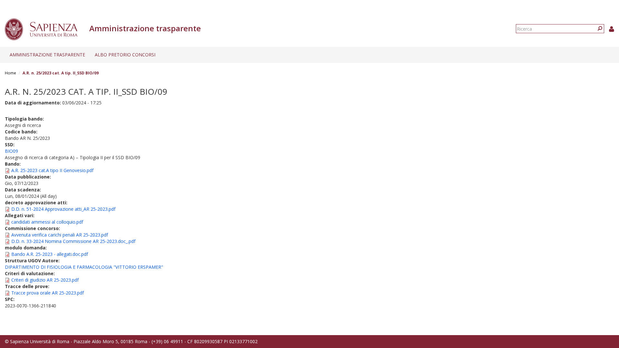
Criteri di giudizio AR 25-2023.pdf (45, 280)
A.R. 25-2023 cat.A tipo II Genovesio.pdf (52, 170)
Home (10, 73)
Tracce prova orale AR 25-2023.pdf (47, 293)
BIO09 (11, 151)
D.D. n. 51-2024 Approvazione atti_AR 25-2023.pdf (63, 209)
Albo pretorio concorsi (125, 55)
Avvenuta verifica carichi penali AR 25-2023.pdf (59, 235)
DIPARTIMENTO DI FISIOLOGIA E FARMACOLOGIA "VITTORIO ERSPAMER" (84, 267)
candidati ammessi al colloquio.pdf (47, 222)
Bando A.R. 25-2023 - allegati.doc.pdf (49, 254)
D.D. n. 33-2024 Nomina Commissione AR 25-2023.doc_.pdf (73, 241)
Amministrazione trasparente (47, 55)
